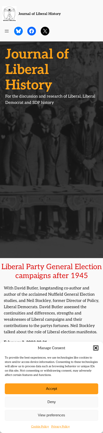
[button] (95, 348)
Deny (51, 402)
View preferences (51, 415)
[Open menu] (7, 31)
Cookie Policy (40, 426)
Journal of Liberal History (39, 14)
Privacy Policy (60, 426)
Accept (51, 388)
